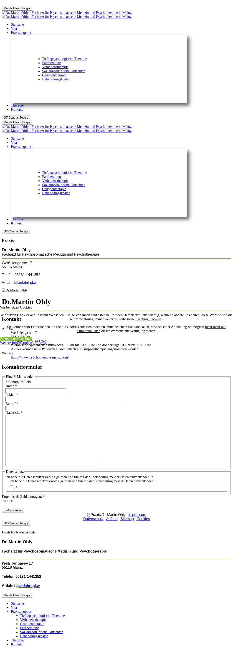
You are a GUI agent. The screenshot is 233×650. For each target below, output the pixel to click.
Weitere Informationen (16, 343)
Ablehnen (25, 339)
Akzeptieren (9, 339)
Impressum (42, 343)
